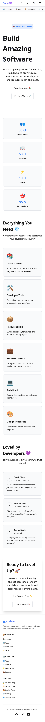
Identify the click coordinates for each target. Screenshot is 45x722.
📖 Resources (8, 647)
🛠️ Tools (18, 9)
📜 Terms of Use (9, 686)
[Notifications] (34, 3)
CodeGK (7, 3)
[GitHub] (16, 714)
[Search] (22, 3)
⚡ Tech (6, 650)
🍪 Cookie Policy (9, 690)
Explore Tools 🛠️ (22, 96)
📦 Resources (30, 9)
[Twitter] (22, 714)
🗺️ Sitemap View (9, 697)
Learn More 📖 (22, 604)
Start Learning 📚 (22, 88)
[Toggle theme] (28, 3)
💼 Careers (7, 672)
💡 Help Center (8, 668)
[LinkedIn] (28, 714)
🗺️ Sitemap (7, 694)
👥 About (6, 661)
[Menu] (40, 3)
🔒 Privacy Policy (9, 683)
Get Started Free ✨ (22, 596)
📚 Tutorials (7, 9)
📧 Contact (7, 665)
